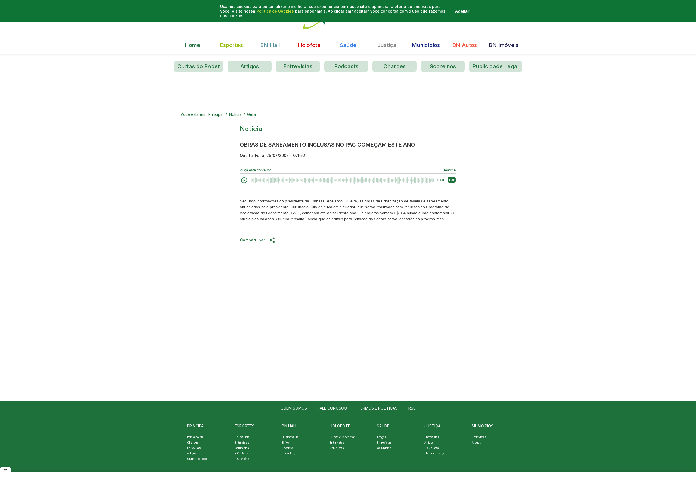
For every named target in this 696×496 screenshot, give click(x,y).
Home (192, 45)
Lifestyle (287, 448)
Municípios (426, 45)
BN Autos (464, 45)
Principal (215, 114)
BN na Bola (242, 437)
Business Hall (291, 437)
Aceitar (462, 11)
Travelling (288, 453)
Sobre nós (443, 66)
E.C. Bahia (242, 453)
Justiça (386, 45)
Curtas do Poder (198, 66)
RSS (412, 408)
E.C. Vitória (242, 458)
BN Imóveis (503, 45)
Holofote (309, 45)
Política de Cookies (275, 11)
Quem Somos (294, 408)
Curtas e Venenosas (342, 437)
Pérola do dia (195, 437)
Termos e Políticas (377, 408)
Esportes (231, 45)
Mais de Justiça (434, 453)
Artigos (249, 66)
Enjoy (285, 442)
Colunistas (242, 448)
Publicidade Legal (495, 66)
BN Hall (270, 45)
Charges (394, 66)
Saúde (348, 45)
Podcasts (346, 66)
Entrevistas (298, 66)
